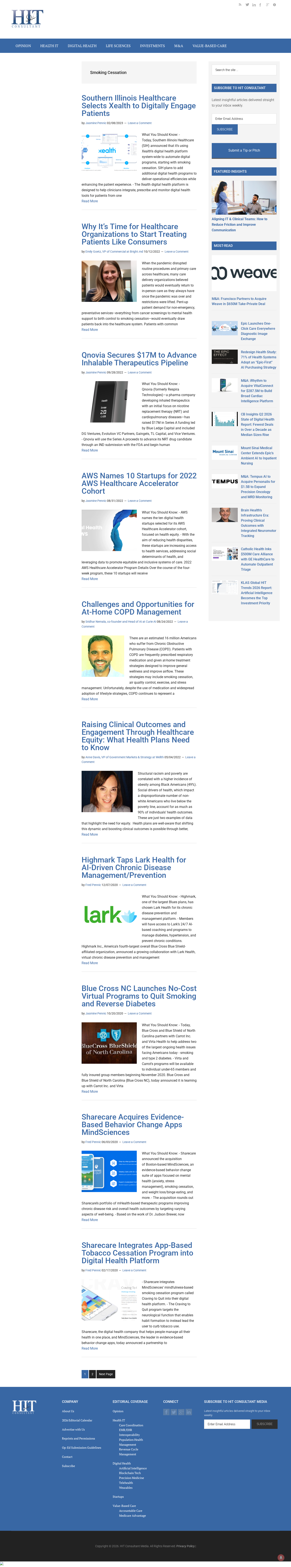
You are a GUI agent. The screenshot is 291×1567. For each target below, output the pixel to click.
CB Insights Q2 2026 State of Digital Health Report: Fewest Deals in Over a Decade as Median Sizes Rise (257, 424)
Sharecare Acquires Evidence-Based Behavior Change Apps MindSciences (133, 1125)
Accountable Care (130, 1511)
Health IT (119, 1420)
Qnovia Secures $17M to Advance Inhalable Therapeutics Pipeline (139, 359)
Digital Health (122, 1463)
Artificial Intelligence (133, 1468)
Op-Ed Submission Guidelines (81, 1447)
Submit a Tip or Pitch (244, 150)
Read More (90, 201)
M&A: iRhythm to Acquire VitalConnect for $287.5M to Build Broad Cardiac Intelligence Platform (257, 391)
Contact (67, 1457)
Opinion (118, 1411)
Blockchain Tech (130, 1473)
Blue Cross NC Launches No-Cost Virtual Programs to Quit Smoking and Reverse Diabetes (139, 996)
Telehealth (126, 1483)
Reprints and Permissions (78, 1438)
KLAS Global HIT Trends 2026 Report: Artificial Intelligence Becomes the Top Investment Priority (256, 593)
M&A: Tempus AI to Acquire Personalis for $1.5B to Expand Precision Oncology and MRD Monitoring (258, 487)
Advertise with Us (73, 1429)
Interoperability (129, 1435)
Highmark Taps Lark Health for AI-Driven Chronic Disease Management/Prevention (134, 867)
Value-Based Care (124, 1506)
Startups (118, 1497)
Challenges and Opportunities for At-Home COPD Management (138, 608)
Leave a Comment (140, 123)
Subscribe (68, 1466)
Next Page (106, 1374)
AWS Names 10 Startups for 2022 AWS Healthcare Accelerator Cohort (139, 483)
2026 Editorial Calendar (77, 1420)
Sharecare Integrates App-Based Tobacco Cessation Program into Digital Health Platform (137, 1253)
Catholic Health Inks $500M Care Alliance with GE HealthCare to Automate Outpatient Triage (257, 559)
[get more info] (276, 5)
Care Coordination (131, 1425)
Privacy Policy (185, 1546)
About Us (68, 1411)
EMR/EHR (125, 1430)
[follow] (249, 5)
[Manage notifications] (281, 1557)
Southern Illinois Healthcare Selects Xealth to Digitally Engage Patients (139, 106)
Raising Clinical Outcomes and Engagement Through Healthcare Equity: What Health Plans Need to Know (138, 736)
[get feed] (242, 5)
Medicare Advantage (132, 1515)
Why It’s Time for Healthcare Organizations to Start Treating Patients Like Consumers (134, 234)
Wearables (126, 1488)
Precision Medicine (131, 1478)
